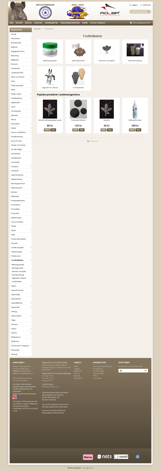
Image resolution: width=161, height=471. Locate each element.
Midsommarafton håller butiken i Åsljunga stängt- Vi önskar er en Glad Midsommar (56, 367)
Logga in (134, 5)
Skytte (13, 230)
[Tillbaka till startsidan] (19, 11)
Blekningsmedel (18, 264)
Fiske (13, 81)
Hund (13, 107)
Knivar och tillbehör (18, 132)
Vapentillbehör (16, 303)
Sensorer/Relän (17, 222)
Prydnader (15, 213)
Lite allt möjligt (98, 23)
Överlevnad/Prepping (70, 23)
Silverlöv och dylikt (19, 271)
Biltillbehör (15, 60)
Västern (14, 333)
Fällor (13, 89)
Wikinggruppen (88, 468)
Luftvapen (15, 170)
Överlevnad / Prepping (19, 345)
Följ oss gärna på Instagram (24, 393)
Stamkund (147, 5)
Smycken (14, 243)
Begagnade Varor (18, 51)
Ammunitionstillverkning (102, 366)
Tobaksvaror (16, 256)
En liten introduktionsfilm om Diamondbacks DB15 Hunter (54, 411)
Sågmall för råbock (19, 278)
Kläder (13, 128)
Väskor (13, 328)
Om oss (28, 23)
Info (47, 130)
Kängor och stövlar (18, 145)
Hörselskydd (16, 111)
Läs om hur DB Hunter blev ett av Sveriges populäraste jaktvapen (55, 405)
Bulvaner (14, 64)
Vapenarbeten (51, 23)
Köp (53, 130)
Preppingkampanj (18, 200)
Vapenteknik (16, 299)
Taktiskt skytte (16, 252)
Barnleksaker (16, 43)
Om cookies (97, 378)
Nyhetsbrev (78, 378)
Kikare (13, 119)
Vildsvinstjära (16, 316)
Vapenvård (15, 307)
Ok (145, 370)
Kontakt (38, 23)
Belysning (14, 55)
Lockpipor (14, 166)
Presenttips (15, 209)
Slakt (13, 234)
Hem (11, 23)
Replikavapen (16, 217)
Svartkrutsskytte (17, 247)
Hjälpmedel (15, 102)
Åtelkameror (16, 337)
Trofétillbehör (17, 260)
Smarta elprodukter (18, 239)
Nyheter (14, 192)
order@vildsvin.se (26, 373)
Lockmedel (15, 162)
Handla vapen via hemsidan (24, 386)
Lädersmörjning (17, 175)
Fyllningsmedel (17, 268)
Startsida (37, 29)
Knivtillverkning (17, 136)
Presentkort (15, 205)
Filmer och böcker (17, 77)
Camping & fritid (17, 72)
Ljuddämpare (16, 158)
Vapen (85, 23)
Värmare (14, 324)
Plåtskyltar (15, 196)
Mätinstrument (16, 188)
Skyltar (13, 226)
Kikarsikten (15, 124)
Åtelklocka (15, 341)
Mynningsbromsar (18, 183)
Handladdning (16, 98)
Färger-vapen (16, 94)
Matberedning (16, 179)
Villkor (19, 23)
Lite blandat (15, 153)
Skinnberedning (18, 275)
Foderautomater (17, 85)
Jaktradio (14, 115)
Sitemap (14, 354)
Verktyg (14, 311)
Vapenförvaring (17, 290)
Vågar (13, 320)
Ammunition (15, 38)
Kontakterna (98, 369)
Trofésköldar (17, 281)
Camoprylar (15, 68)
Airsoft (13, 34)
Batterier (14, 47)
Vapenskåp (15, 294)
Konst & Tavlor (16, 141)
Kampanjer (15, 350)
